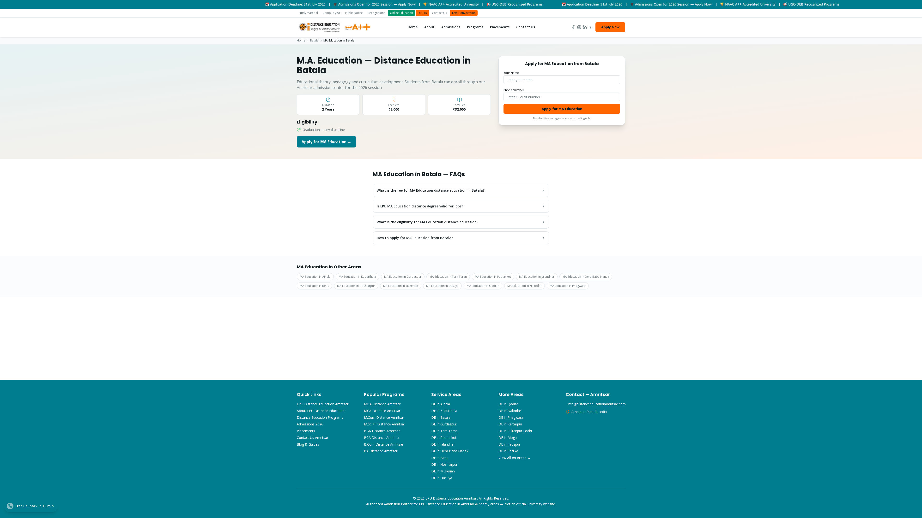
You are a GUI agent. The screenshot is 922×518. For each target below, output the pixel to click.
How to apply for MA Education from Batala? (415, 237)
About (429, 27)
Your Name (511, 73)
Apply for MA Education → (326, 141)
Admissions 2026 (310, 424)
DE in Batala (440, 417)
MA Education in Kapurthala (357, 277)
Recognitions (376, 13)
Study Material (308, 13)
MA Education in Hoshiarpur (356, 286)
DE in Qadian (508, 404)
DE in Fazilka (508, 451)
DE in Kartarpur (510, 424)
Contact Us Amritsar (312, 437)
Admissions (450, 27)
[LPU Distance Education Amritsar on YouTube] (591, 27)
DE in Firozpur (509, 444)
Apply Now (610, 27)
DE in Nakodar (509, 410)
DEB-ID (422, 13)
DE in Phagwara (510, 417)
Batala (314, 40)
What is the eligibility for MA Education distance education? (427, 222)
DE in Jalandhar (443, 444)
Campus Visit (331, 13)
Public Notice (354, 13)
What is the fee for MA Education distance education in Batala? (431, 190)
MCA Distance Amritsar (382, 410)
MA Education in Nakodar (524, 286)
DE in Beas (439, 457)
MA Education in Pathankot (493, 277)
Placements (500, 27)
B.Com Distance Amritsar (383, 444)
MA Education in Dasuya (442, 286)
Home (413, 27)
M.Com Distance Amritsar (384, 417)
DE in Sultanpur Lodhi (515, 431)
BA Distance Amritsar (380, 451)
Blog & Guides (308, 444)
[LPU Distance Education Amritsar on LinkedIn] (585, 27)
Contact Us (439, 13)
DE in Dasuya (441, 478)
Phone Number (513, 90)
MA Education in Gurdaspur (402, 277)
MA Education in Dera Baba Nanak (586, 277)
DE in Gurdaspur (443, 424)
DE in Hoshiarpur (444, 464)
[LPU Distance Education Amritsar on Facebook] (573, 27)
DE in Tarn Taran (444, 431)
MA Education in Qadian (483, 286)
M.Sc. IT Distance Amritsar (384, 424)
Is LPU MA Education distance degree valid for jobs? (420, 206)
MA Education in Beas (314, 286)
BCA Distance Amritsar (382, 437)
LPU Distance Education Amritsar (322, 404)
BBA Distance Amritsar (382, 431)
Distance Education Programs (320, 417)
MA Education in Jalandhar (536, 277)
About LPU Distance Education (321, 410)
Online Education (401, 13)
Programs (475, 27)
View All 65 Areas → (514, 457)
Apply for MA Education (562, 108)
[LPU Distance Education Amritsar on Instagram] (579, 27)
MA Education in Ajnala (315, 277)
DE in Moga (507, 437)
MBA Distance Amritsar (382, 404)
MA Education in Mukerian (400, 286)
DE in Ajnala (440, 404)
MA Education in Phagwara (568, 286)
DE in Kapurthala (444, 410)
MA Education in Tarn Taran (448, 277)
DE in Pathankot (443, 437)
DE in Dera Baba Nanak (449, 451)
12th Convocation (464, 13)
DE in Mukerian (443, 471)
